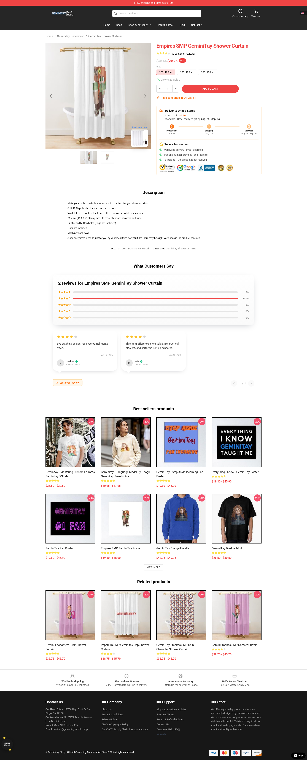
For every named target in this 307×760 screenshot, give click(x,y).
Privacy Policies (110, 719)
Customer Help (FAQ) (168, 729)
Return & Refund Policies (170, 719)
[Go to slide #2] (107, 157)
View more (153, 567)
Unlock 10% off (7, 744)
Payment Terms (165, 714)
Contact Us (163, 724)
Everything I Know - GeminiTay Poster (235, 472)
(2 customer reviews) (183, 53)
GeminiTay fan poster (59, 548)
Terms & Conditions (112, 714)
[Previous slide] (51, 96)
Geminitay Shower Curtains (105, 36)
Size (158, 66)
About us (107, 709)
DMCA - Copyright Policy (115, 724)
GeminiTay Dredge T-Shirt (228, 548)
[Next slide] (145, 96)
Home (49, 36)
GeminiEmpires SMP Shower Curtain (234, 645)
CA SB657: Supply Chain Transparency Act (125, 729)
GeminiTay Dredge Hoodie (172, 548)
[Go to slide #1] (88, 157)
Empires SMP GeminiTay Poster (121, 548)
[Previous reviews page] (234, 383)
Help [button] (300, 755)
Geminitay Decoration (70, 36)
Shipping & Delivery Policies (171, 709)
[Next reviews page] (251, 383)
